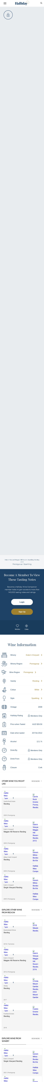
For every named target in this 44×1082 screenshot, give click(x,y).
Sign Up (22, 612)
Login (22, 602)
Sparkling (35, 698)
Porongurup (34, 664)
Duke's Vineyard (32, 655)
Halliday (22, 3)
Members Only (36, 716)
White (37, 690)
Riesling (35, 681)
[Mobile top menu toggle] (5, 3)
